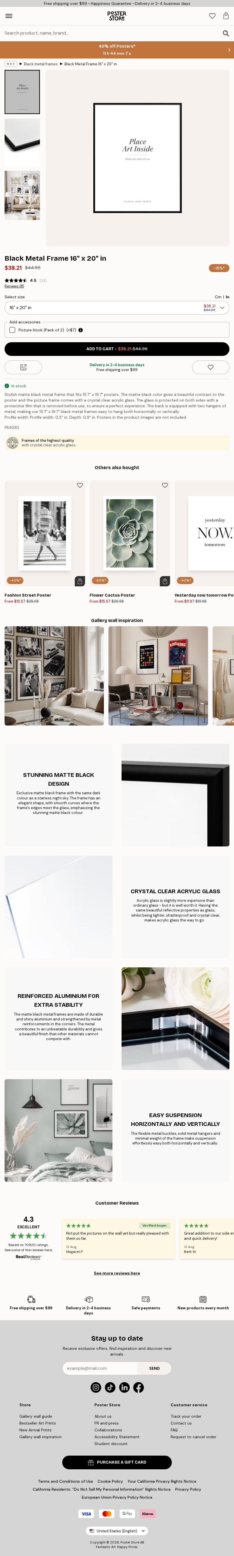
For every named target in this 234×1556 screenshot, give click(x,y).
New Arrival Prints (35, 1430)
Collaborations (108, 1430)
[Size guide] (23, 367)
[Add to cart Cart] (80, 581)
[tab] (212, 16)
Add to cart (117, 349)
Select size (15, 296)
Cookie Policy (110, 1481)
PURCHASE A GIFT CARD (121, 1462)
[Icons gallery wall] (54, 676)
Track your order (186, 1416)
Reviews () (14, 286)
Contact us (181, 1423)
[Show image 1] (22, 92)
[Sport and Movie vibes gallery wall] (158, 676)
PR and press (106, 1423)
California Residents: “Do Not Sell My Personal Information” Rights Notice (102, 1489)
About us (103, 1416)
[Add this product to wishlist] (210, 367)
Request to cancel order (193, 1436)
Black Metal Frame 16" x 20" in (90, 64)
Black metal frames (41, 64)
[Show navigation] (8, 16)
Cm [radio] (218, 296)
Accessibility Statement (117, 1436)
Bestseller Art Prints (37, 1423)
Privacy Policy (188, 1489)
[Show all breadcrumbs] (11, 64)
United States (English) (117, 1531)
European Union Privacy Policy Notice (117, 1497)
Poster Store (129, 1542)
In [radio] (227, 296)
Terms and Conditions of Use (65, 1481)
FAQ (174, 1430)
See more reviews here (117, 1273)
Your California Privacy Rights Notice (162, 1481)
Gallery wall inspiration (40, 1436)
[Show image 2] (22, 143)
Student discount (111, 1443)
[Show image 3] (22, 195)
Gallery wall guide (35, 1416)
